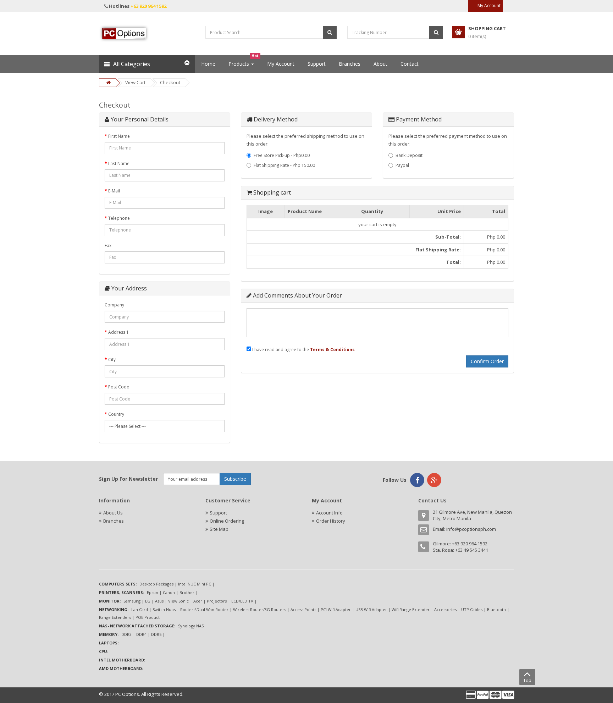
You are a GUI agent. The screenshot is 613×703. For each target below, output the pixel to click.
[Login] (508, 6)
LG (147, 601)
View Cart (135, 82)
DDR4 (141, 634)
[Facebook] (417, 480)
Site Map (219, 529)
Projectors (217, 601)
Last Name (118, 163)
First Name (119, 136)
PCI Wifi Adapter (336, 609)
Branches (113, 521)
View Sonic (178, 601)
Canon (169, 592)
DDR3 (126, 634)
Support (218, 512)
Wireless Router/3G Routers (259, 609)
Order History (330, 521)
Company (114, 305)
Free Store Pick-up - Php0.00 (282, 155)
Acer (197, 601)
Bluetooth (496, 609)
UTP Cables (471, 609)
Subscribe (235, 478)
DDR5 (156, 634)
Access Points (303, 609)
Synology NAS (191, 625)
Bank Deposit (409, 155)
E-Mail (114, 191)
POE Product (148, 617)
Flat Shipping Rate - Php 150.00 (284, 165)
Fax (108, 245)
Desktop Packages (156, 584)
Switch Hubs (164, 609)
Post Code (118, 387)
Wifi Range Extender (411, 609)
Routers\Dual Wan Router (204, 609)
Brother (187, 592)
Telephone (119, 218)
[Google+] (434, 480)
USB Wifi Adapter (371, 609)
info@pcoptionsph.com (471, 529)
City (112, 359)
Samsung (131, 601)
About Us (113, 512)
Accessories (445, 609)
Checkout (170, 82)
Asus (159, 601)
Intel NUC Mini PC (194, 584)
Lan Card (139, 609)
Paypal (402, 165)
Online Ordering (227, 521)
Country (116, 414)
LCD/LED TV (242, 601)
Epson (152, 592)
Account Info (329, 512)
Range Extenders (115, 617)
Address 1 (118, 332)
